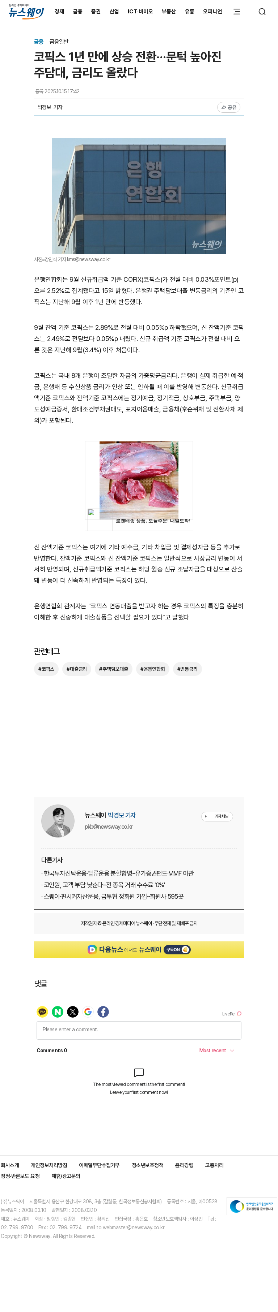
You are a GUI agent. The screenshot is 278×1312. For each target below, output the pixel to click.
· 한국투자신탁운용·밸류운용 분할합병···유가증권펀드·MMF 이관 (117, 873)
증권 (96, 11)
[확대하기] (139, 143)
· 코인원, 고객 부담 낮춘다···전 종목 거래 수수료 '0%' (103, 885)
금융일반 (59, 41)
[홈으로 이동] (26, 11)
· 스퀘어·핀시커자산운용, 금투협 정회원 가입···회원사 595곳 (112, 896)
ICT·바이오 (140, 11)
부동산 (169, 11)
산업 (114, 11)
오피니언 (212, 11)
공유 (232, 107)
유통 (190, 11)
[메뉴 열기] (236, 11)
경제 (59, 11)
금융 (78, 11)
